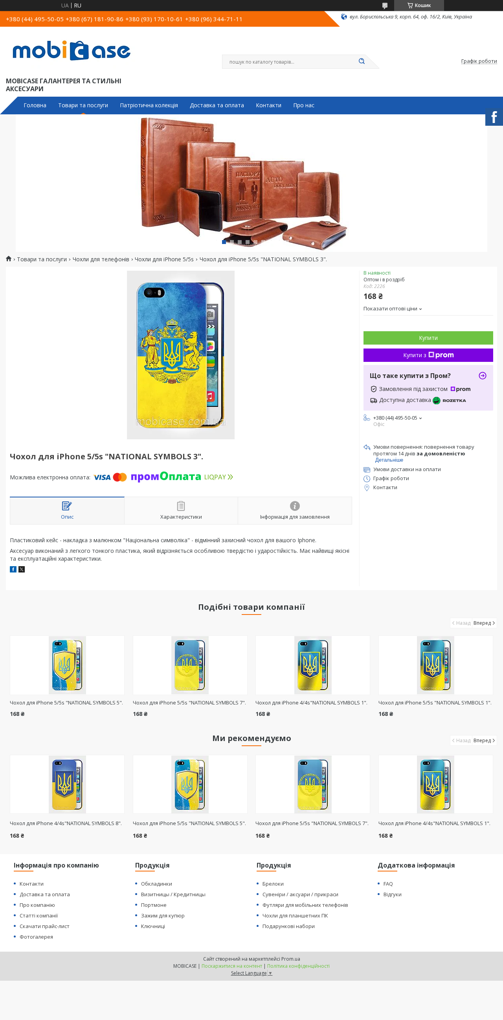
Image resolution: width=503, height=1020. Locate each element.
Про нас (303, 105)
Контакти (268, 105)
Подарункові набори (289, 926)
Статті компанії (39, 915)
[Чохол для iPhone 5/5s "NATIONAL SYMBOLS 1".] (435, 665)
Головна (35, 105)
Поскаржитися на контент (232, 966)
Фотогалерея (36, 936)
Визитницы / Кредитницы (173, 894)
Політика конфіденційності (298, 966)
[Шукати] (361, 62)
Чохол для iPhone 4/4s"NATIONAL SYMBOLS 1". (311, 702)
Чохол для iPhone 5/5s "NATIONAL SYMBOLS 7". (189, 702)
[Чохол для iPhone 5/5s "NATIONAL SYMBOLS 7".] (190, 665)
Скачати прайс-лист (45, 926)
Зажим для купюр (163, 915)
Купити (428, 337)
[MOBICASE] (74, 50)
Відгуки (393, 894)
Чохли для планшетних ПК (295, 915)
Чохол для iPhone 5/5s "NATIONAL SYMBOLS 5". (66, 702)
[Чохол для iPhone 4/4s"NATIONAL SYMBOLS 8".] (67, 784)
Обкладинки (156, 883)
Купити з (414, 355)
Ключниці (153, 926)
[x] (21, 570)
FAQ (388, 883)
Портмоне (154, 904)
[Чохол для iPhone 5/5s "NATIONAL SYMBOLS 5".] (67, 665)
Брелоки (273, 883)
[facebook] (13, 570)
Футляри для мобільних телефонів (305, 904)
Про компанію (37, 904)
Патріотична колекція (149, 105)
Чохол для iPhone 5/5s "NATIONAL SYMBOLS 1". (435, 702)
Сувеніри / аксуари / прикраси (300, 894)
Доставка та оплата (217, 105)
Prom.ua (290, 959)
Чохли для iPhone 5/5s (164, 259)
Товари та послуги (83, 105)
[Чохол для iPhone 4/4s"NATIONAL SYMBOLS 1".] (312, 665)
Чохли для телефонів (101, 259)
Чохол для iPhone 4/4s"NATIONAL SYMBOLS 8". (66, 823)
